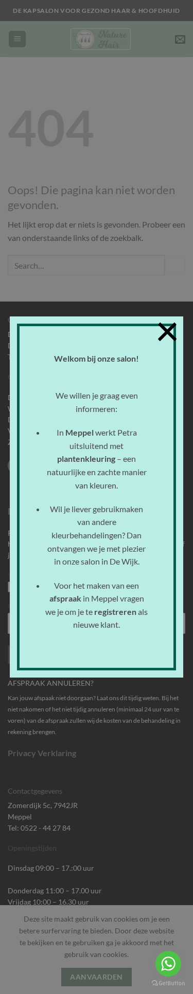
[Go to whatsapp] (168, 964)
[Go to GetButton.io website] (168, 983)
